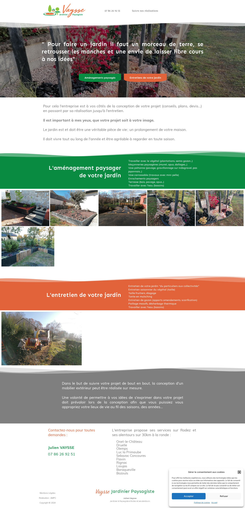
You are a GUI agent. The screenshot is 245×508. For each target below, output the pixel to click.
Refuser (224, 496)
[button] (239, 472)
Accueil (214, 502)
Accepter (189, 496)
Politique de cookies (202, 502)
